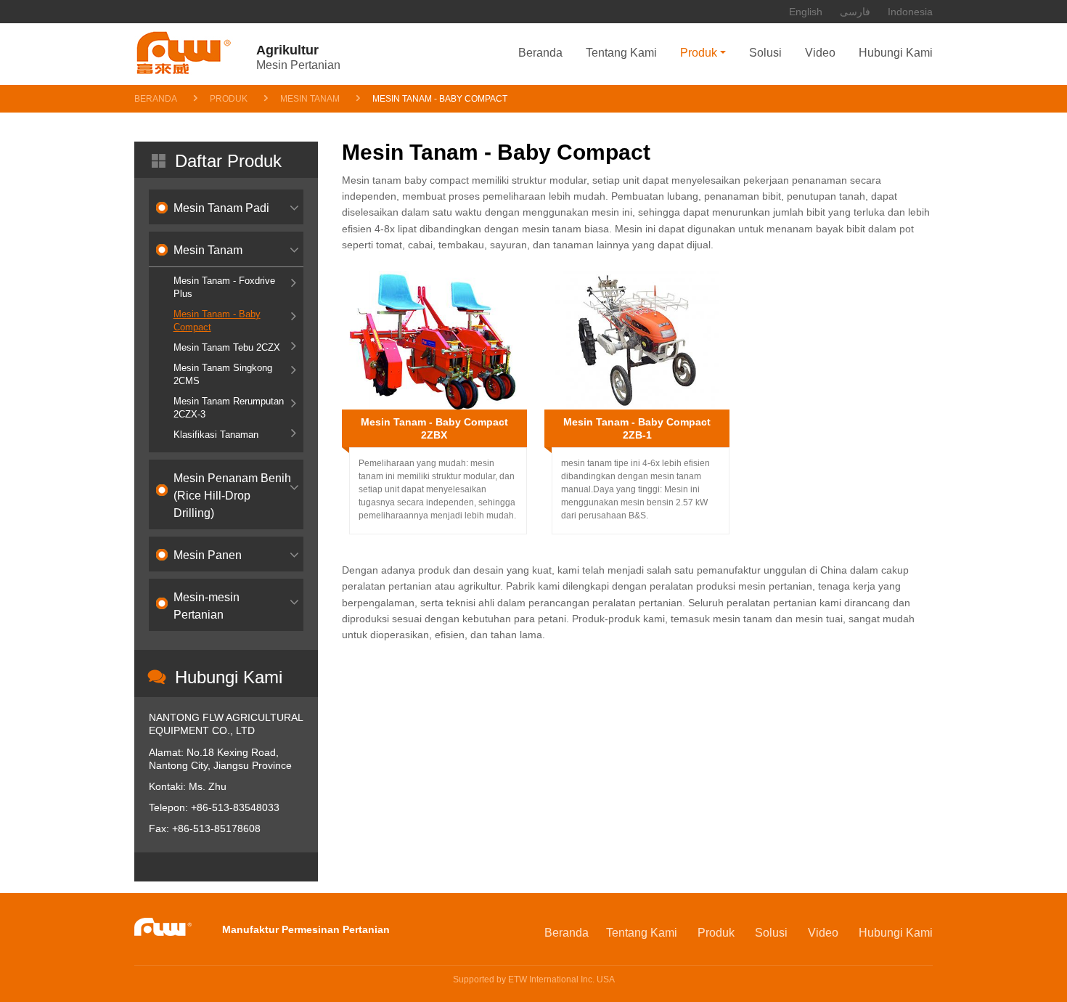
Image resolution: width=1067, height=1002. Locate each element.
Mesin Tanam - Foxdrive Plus (224, 287)
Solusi (765, 52)
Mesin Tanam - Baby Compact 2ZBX (434, 428)
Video (820, 52)
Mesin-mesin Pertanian (206, 606)
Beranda (540, 52)
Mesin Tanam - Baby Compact (217, 321)
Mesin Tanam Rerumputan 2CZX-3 (228, 408)
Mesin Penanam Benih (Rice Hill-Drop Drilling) (232, 495)
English (805, 11)
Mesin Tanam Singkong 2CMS (222, 374)
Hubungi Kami (896, 52)
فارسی (855, 11)
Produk (229, 99)
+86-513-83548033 (235, 807)
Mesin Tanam (310, 99)
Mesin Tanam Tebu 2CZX (226, 347)
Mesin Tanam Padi (221, 208)
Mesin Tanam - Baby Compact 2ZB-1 (637, 428)
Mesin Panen (207, 555)
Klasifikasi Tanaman (215, 434)
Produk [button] (698, 52)
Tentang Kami (621, 52)
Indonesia (910, 11)
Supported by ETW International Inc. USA (534, 979)
